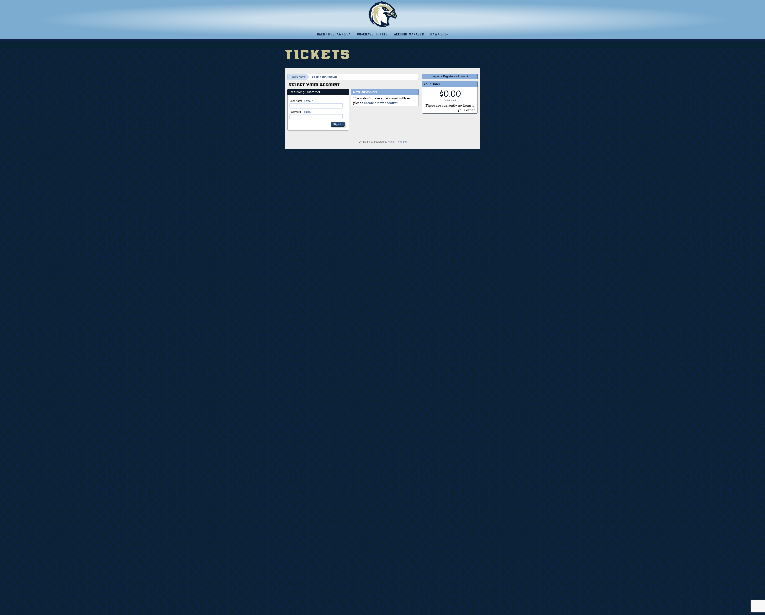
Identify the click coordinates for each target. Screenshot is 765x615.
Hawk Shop (439, 34)
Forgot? (308, 100)
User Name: (301, 100)
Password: (300, 111)
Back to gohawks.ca (334, 34)
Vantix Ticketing (397, 141)
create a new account (381, 103)
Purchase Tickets (372, 34)
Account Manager (409, 34)
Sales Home (298, 76)
